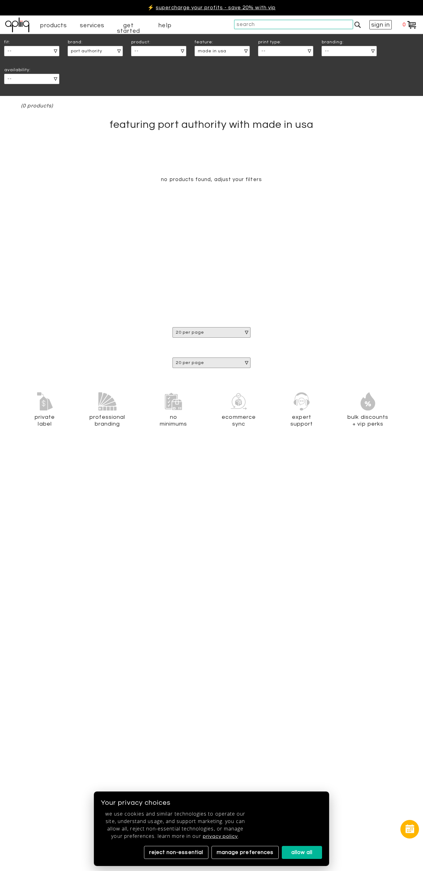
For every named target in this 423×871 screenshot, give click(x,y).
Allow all (302, 852)
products (53, 25)
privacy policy (220, 836)
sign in (380, 25)
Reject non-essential (176, 852)
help (164, 25)
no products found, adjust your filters (211, 179)
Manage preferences (245, 852)
